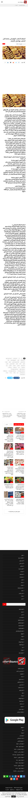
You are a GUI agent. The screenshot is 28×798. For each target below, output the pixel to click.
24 (19, 358)
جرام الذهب (23, 367)
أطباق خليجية (21, 569)
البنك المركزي (23, 362)
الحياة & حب (21, 617)
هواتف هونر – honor (19, 768)
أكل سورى (21, 561)
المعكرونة (21, 574)
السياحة (22, 639)
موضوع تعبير (21, 653)
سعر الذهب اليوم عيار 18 (14, 369)
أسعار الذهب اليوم (9, 358)
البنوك (10, 362)
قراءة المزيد (7, 796)
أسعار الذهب (15, 358)
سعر (19, 367)
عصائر (22, 590)
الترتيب (24, 363)
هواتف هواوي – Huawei (18, 765)
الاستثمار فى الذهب (19, 671)
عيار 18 (14, 372)
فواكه (22, 596)
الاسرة (22, 612)
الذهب (7, 363)
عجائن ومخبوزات (20, 588)
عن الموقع (12, 790)
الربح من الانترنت (20, 668)
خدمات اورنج (21, 679)
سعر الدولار (15, 367)
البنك (8, 360)
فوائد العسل (21, 709)
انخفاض (10, 365)
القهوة (22, 634)
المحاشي (21, 566)
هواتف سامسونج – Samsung (17, 755)
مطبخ (22, 555)
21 (21, 358)
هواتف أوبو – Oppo (19, 746)
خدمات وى (21, 685)
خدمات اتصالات (20, 687)
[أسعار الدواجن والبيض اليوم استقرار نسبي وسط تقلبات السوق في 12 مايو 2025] (19, 462)
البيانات (6, 362)
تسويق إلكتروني (20, 741)
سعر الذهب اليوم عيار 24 (12, 371)
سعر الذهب (10, 367)
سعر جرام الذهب (22, 372)
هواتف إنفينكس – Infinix (18, 749)
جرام (7, 365)
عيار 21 (11, 372)
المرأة (22, 636)
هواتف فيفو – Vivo (19, 760)
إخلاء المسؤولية (19, 790)
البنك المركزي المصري (15, 362)
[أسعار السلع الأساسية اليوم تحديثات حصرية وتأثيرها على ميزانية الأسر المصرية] (8, 430)
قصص (22, 599)
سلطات (22, 582)
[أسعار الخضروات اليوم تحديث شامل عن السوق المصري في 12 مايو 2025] (19, 480)
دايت (22, 647)
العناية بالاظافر (20, 623)
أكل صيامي (21, 563)
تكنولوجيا (21, 674)
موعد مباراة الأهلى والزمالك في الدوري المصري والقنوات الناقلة (21, 415)
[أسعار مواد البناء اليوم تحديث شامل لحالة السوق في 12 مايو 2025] (19, 430)
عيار (17, 372)
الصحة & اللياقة (20, 620)
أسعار (4, 44)
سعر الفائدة (5, 371)
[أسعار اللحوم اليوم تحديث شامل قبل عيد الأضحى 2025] (19, 446)
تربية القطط (21, 645)
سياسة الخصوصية (9, 788)
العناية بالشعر (21, 628)
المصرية (14, 365)
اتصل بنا (7, 790)
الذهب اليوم (23, 365)
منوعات (22, 650)
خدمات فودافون (20, 682)
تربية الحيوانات (21, 642)
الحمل (22, 615)
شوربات (22, 585)
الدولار (17, 363)
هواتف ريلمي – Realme (18, 752)
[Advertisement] (14, 22)
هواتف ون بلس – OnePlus (18, 771)
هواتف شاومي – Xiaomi (18, 757)
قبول (13, 796)
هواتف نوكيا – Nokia (19, 763)
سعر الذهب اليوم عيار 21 (21, 371)
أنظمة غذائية (21, 609)
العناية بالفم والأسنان (19, 631)
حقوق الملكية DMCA (18, 788)
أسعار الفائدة (23, 360)
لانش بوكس (21, 593)
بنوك (22, 693)
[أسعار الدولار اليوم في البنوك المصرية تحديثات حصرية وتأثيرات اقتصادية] (19, 494)
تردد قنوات (21, 704)
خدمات (22, 676)
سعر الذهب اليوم (22, 369)
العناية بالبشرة (21, 625)
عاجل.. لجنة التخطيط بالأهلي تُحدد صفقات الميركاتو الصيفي (7, 415)
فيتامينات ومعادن (20, 712)
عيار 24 (7, 372)
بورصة (22, 696)
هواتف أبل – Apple (19, 744)
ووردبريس (21, 735)
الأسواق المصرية (13, 360)
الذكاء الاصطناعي (20, 738)
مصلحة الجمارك (22, 374)
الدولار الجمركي (12, 363)
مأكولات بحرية (20, 558)
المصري (18, 365)
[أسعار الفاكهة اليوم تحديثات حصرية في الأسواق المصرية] (8, 480)
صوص (22, 580)
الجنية (20, 363)
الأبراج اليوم (21, 690)
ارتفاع (18, 360)
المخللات (21, 571)
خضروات (21, 706)
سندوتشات (21, 577)
